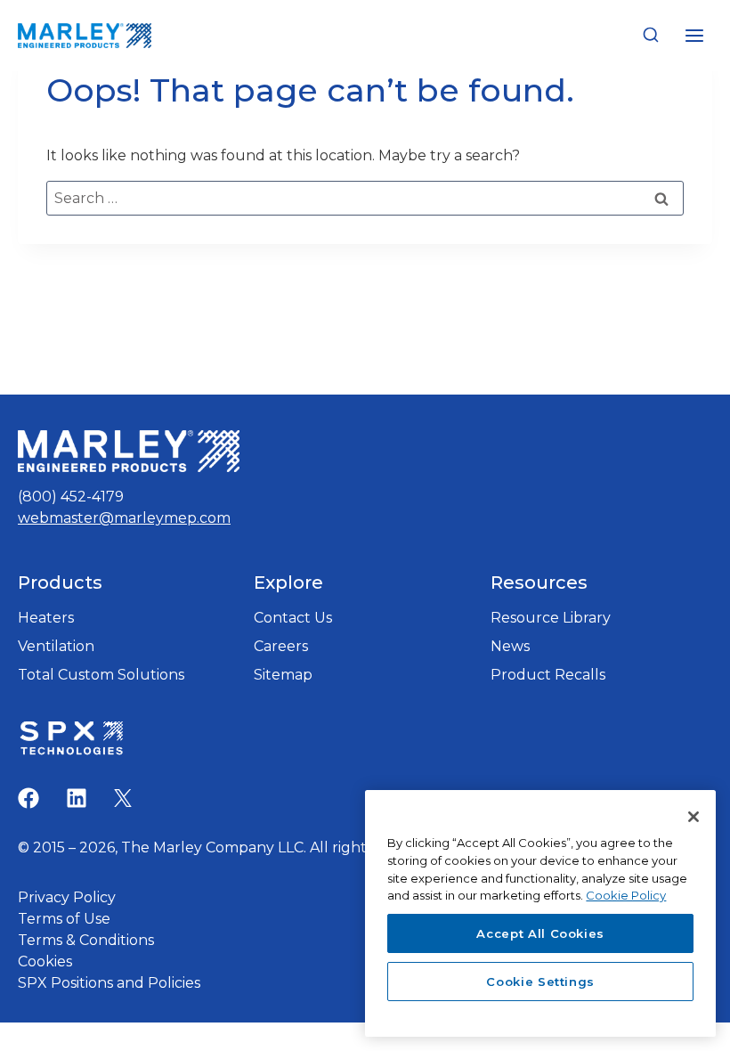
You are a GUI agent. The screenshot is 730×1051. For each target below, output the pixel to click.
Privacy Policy (67, 897)
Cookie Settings (540, 981)
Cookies (45, 961)
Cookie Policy (626, 895)
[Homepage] (128, 451)
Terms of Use (64, 918)
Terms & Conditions (86, 940)
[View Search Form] (651, 36)
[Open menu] (694, 35)
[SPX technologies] (71, 740)
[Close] (693, 816)
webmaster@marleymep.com (124, 517)
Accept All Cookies (540, 933)
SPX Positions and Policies (109, 982)
